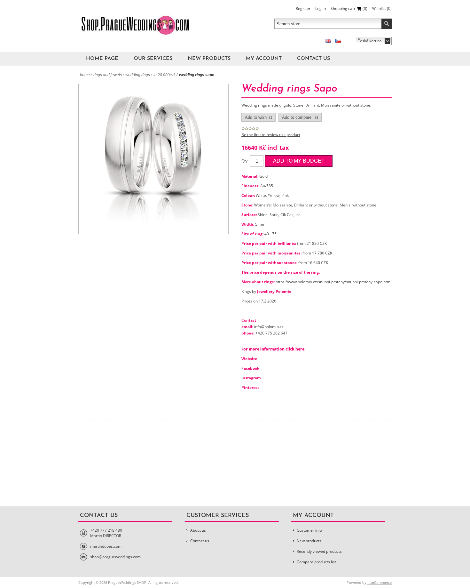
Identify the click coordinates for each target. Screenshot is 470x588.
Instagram (251, 378)
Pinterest (250, 387)
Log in (320, 8)
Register (303, 8)
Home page (102, 58)
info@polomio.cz (269, 326)
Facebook (250, 368)
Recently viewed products (319, 551)
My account (264, 58)
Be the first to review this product (270, 134)
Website (249, 358)
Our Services (153, 58)
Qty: (244, 161)
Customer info (309, 530)
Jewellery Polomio (274, 291)
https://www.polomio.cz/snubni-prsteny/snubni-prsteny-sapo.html (333, 282)
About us (198, 530)
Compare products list (316, 562)
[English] (328, 40)
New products (209, 58)
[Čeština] (338, 40)
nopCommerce (379, 582)
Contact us (313, 58)
